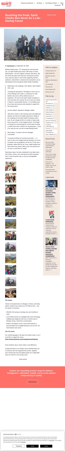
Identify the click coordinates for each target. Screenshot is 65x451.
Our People (48, 84)
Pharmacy (48, 86)
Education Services (50, 75)
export (49, 116)
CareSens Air (50, 105)
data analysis (50, 110)
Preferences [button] (23, 442)
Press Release (49, 89)
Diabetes (49, 114)
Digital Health (49, 73)
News (61, 3)
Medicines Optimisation (51, 80)
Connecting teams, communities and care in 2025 (51, 171)
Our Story (39, 3)
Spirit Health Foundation (50, 131)
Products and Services (27, 3)
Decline (32, 446)
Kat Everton (11, 66)
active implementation (51, 100)
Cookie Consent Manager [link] (8, 434)
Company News (50, 70)
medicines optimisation (50, 125)
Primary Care (49, 92)
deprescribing (50, 112)
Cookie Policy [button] (51, 440)
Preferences (19, 446)
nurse (48, 128)
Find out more (32, 382)
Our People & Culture (51, 3)
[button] (62, 5)
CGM (48, 107)
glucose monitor (51, 120)
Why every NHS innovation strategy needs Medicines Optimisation (51, 192)
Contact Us (58, 5)
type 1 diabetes (50, 134)
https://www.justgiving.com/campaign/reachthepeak (21, 339)
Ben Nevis (49, 103)
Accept (46, 446)
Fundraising (50, 118)
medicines (49, 122)
